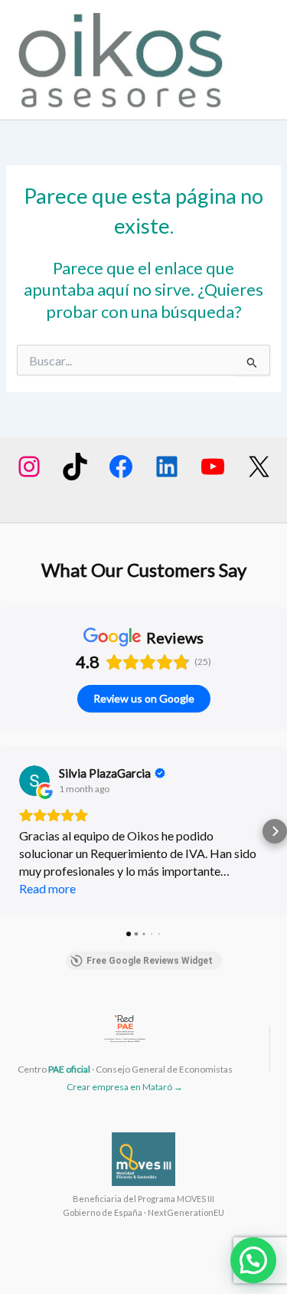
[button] (12, 831)
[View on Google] (34, 780)
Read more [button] (47, 888)
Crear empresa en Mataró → (125, 1087)
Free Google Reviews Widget (149, 960)
